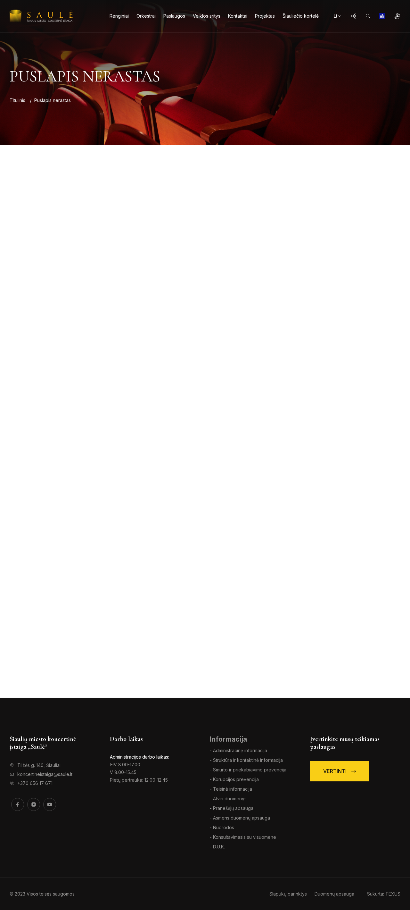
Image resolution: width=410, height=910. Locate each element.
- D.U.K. (217, 846)
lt (335, 16)
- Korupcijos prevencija (234, 779)
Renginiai (119, 16)
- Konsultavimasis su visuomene (243, 837)
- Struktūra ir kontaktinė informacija (246, 760)
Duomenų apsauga (334, 894)
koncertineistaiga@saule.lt (44, 774)
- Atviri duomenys (228, 798)
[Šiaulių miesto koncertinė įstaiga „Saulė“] (41, 16)
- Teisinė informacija (231, 789)
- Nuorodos (222, 827)
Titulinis (17, 100)
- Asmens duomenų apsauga (240, 818)
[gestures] (397, 16)
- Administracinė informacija (238, 750)
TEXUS (392, 894)
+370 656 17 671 (35, 783)
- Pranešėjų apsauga (231, 808)
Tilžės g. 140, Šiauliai (39, 765)
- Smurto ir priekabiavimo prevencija (248, 769)
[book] (382, 16)
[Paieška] (368, 16)
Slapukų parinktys (288, 894)
